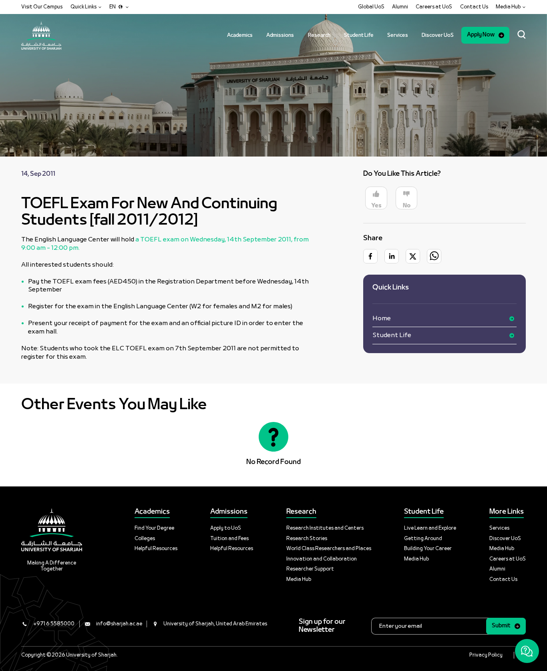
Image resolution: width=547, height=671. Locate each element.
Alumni (400, 7)
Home (381, 319)
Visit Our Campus (41, 7)
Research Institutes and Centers (325, 528)
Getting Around (423, 538)
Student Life (359, 35)
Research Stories (306, 538)
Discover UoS (438, 35)
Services (397, 35)
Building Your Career (428, 548)
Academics (240, 35)
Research (319, 35)
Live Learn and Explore (430, 528)
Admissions (280, 35)
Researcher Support (310, 569)
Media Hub (298, 579)
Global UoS (371, 7)
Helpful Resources (156, 548)
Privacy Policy (486, 655)
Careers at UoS (434, 7)
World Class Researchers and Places (328, 548)
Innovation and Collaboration (321, 559)
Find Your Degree (154, 528)
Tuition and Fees (229, 538)
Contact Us (474, 7)
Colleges (145, 538)
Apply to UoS (225, 528)
